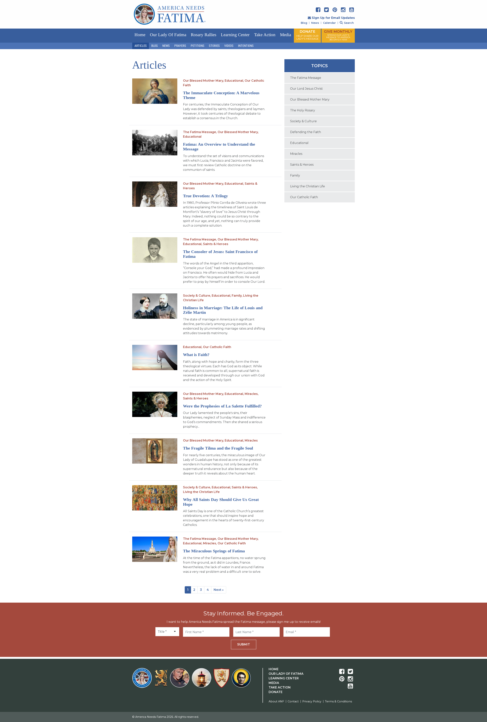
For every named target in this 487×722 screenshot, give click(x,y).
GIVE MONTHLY (338, 35)
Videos (228, 46)
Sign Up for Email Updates (333, 18)
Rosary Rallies (203, 34)
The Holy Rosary (302, 110)
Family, (237, 295)
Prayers (180, 46)
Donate (275, 692)
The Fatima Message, (200, 132)
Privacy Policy (311, 701)
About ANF (276, 701)
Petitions (197, 46)
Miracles (251, 440)
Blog (304, 23)
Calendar (329, 23)
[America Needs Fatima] (142, 680)
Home (139, 34)
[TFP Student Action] (222, 680)
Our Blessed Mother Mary (309, 99)
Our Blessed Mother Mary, (203, 80)
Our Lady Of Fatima (286, 674)
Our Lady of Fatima (168, 34)
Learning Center (235, 34)
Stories (214, 46)
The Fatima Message (305, 78)
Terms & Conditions (338, 701)
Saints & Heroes (215, 244)
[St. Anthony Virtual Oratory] (180, 680)
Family (295, 175)
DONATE (307, 35)
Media (285, 34)
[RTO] (202, 680)
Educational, (234, 80)
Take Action (264, 34)
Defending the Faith (305, 132)
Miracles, (252, 394)
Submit (243, 644)
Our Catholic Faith (217, 347)
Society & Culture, (197, 295)
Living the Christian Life (201, 492)
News (315, 23)
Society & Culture (303, 121)
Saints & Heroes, (245, 487)
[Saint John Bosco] (241, 680)
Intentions (246, 46)
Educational (192, 136)
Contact (293, 701)
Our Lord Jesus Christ (306, 88)
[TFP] (161, 680)
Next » (219, 590)
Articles (140, 46)
